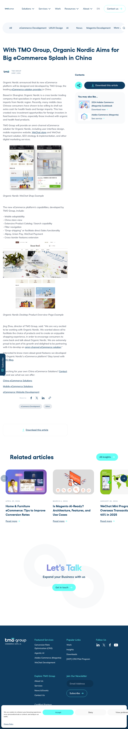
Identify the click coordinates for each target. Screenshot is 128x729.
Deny (90, 712)
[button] (115, 8)
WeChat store (39, 132)
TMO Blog (8, 359)
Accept (58, 712)
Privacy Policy (8, 724)
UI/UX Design (56, 27)
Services (38, 685)
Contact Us (39, 695)
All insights (105, 457)
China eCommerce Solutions (17, 380)
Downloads (71, 654)
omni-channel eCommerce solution (43, 347)
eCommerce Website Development (21, 392)
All (10, 27)
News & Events (41, 690)
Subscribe (75, 693)
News (79, 27)
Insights (70, 649)
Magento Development (98, 27)
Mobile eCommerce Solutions (18, 386)
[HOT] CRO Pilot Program (78, 659)
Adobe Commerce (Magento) (47, 657)
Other (48, 406)
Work (69, 645)
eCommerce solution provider (26, 89)
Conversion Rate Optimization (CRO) (43, 646)
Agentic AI (39, 653)
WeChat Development (44, 662)
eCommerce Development (32, 27)
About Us (38, 681)
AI (67, 27)
